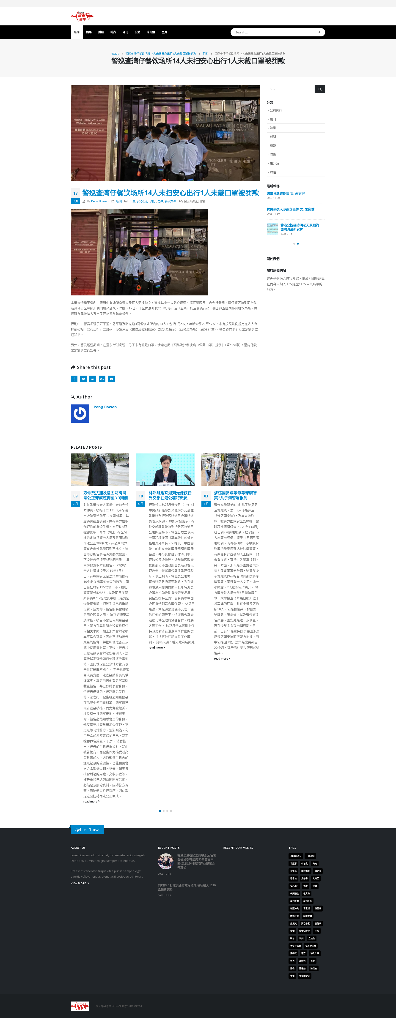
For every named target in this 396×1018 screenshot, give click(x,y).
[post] (272, 229)
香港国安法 (304, 975)
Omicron (295, 855)
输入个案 (315, 953)
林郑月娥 (294, 915)
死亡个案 (305, 923)
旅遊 (137, 32)
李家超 (306, 908)
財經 (101, 32)
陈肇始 (302, 968)
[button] (160, 811)
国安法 (318, 871)
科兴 (301, 938)
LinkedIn (92, 379)
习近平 (293, 863)
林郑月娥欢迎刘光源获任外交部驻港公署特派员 (170, 495)
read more (90, 801)
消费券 (318, 923)
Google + (102, 379)
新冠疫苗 (307, 900)
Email (111, 379)
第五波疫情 (310, 945)
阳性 (292, 968)
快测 (315, 885)
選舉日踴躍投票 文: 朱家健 (286, 193)
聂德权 (293, 953)
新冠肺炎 (294, 908)
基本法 (293, 878)
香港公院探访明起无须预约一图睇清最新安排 (301, 227)
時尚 (113, 32)
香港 (292, 975)
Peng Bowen (100, 201)
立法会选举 (295, 945)
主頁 (164, 32)
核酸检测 (307, 915)
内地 (315, 863)
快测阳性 (294, 893)
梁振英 (293, 923)
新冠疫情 (294, 900)
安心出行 (143, 201)
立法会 (311, 938)
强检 (305, 885)
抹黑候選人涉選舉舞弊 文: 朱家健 (290, 209)
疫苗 (317, 930)
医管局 (293, 871)
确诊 (292, 938)
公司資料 (276, 110)
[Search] (319, 32)
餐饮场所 (171, 201)
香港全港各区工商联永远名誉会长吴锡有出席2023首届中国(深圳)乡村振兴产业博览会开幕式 (196, 861)
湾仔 (153, 201)
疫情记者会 (304, 930)
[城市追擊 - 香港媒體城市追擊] (82, 16)
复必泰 (304, 878)
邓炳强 (302, 960)
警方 (303, 953)
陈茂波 (314, 968)
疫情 (292, 930)
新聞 (76, 32)
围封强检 (305, 871)
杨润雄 (318, 908)
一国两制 (310, 855)
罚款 (160, 201)
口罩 (132, 201)
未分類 (151, 32)
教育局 (306, 893)
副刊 (125, 32)
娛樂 (88, 32)
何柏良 (304, 863)
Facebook (74, 379)
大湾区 (316, 878)
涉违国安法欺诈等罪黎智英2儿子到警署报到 (235, 495)
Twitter (83, 379)
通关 (292, 960)
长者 (313, 960)
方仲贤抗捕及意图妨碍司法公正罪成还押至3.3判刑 (105, 495)
